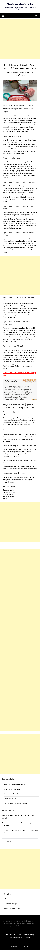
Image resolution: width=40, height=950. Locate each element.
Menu (36, 16)
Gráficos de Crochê (20, 4)
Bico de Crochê (8, 494)
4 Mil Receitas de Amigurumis (14, 784)
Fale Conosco (8, 899)
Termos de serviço (10, 904)
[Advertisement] (20, 39)
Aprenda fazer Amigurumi (12, 789)
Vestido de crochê (9, 497)
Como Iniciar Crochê (11, 794)
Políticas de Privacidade (12, 908)
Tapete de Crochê (8, 490)
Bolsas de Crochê (10, 799)
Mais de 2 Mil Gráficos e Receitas (15, 803)
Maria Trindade (20, 75)
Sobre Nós (7, 894)
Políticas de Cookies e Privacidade (20, 937)
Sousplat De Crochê (9, 492)
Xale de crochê (7, 499)
